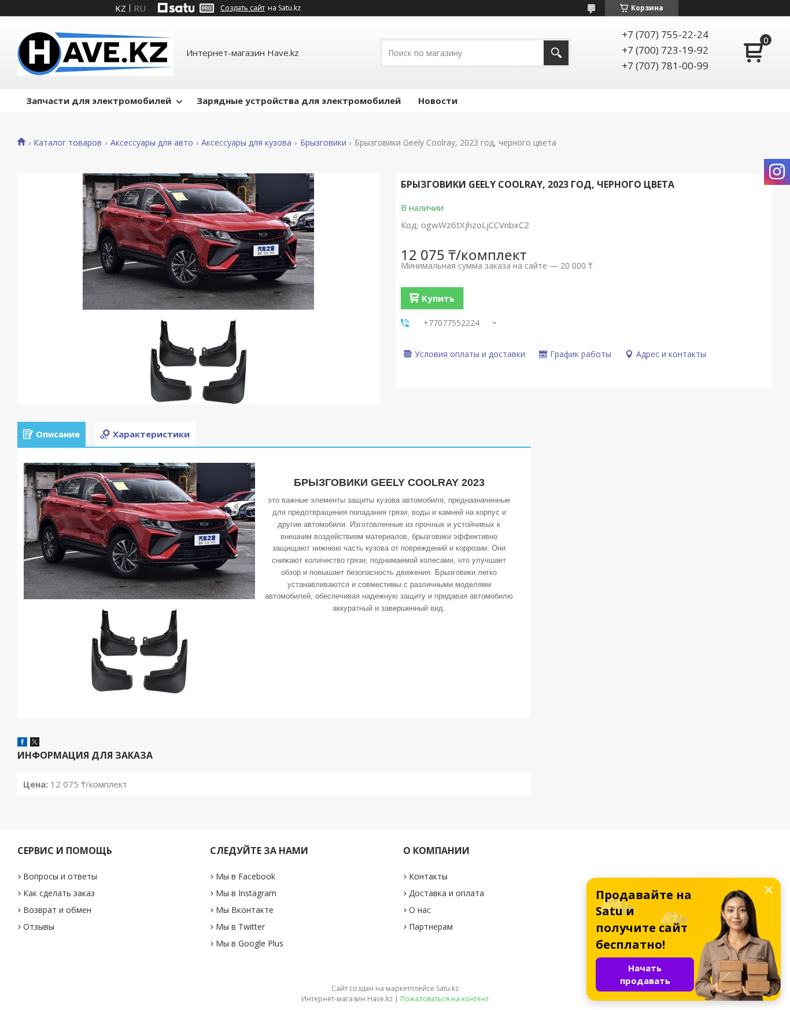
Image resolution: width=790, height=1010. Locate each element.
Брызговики (323, 143)
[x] (34, 743)
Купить (438, 298)
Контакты (428, 876)
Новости (437, 100)
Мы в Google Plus (249, 943)
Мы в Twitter (240, 926)
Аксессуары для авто (151, 143)
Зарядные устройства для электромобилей (299, 100)
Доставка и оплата (446, 893)
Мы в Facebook (245, 876)
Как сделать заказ (59, 893)
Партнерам (431, 926)
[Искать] (556, 52)
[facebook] (22, 743)
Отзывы (38, 926)
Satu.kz (447, 988)
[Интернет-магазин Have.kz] (95, 52)
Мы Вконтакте (245, 909)
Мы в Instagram (246, 893)
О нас (420, 909)
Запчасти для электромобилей (98, 100)
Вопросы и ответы (60, 876)
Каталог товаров (68, 143)
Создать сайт (242, 8)
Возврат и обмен (57, 909)
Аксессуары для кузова (246, 143)
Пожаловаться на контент (444, 999)
